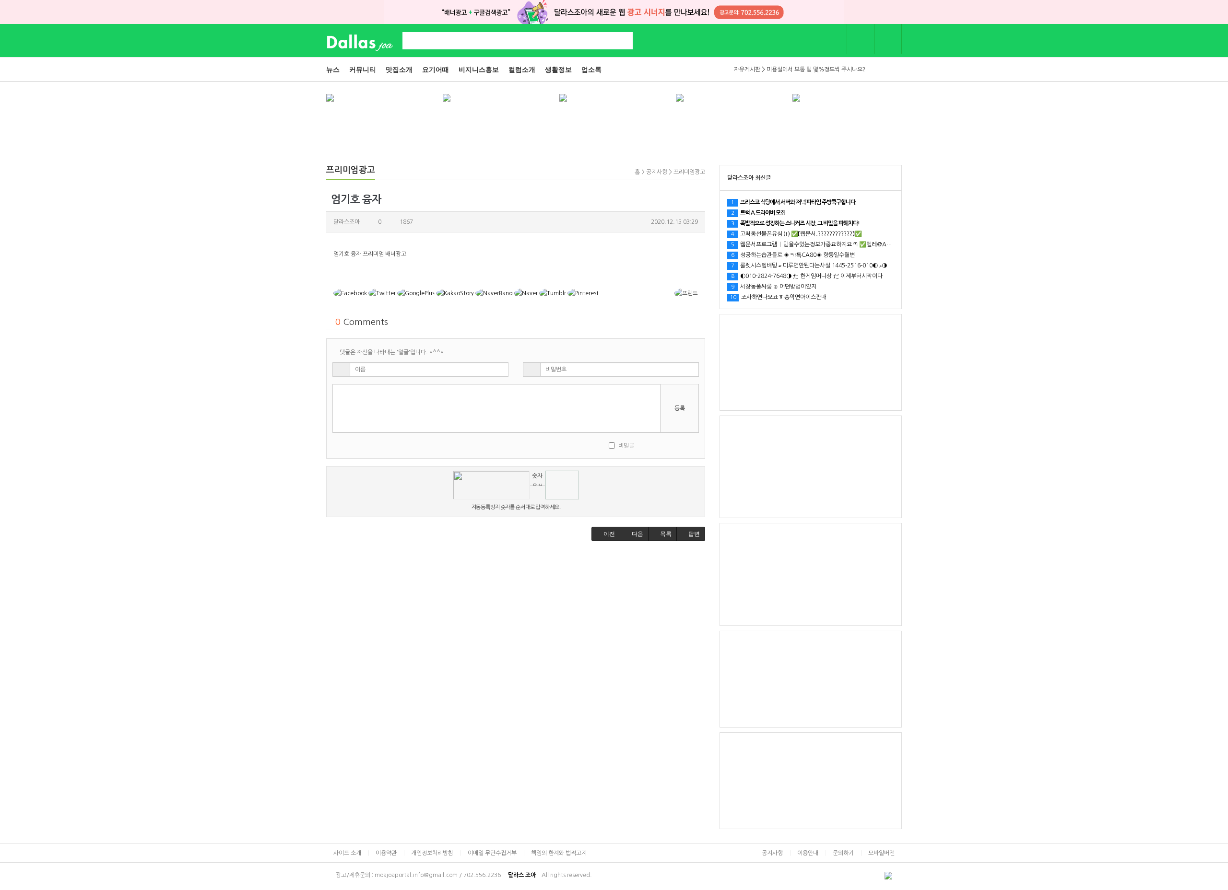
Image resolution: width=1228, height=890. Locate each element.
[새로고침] (670, 445)
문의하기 (843, 853)
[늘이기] (683, 445)
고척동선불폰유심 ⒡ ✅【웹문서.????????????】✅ (796, 234)
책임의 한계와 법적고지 (559, 853)
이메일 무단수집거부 (492, 853)
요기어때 (435, 69)
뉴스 (333, 69)
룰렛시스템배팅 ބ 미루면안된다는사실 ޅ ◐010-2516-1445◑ (809, 265)
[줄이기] (696, 445)
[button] (605, 534)
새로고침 (537, 492)
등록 (679, 408)
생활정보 (558, 69)
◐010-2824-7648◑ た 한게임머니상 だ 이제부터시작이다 (807, 276)
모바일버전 (881, 853)
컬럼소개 (521, 69)
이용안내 (807, 853)
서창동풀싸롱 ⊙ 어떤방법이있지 (773, 286)
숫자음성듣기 (537, 479)
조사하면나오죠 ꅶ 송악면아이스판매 (778, 297)
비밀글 (626, 446)
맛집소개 (399, 69)
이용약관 (386, 853)
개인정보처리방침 (432, 853)
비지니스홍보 (479, 69)
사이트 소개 (347, 853)
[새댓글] (657, 445)
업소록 (591, 69)
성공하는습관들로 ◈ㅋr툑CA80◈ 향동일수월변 (793, 255)
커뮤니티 (362, 69)
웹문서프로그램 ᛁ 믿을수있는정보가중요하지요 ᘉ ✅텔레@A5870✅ (819, 244)
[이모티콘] (645, 445)
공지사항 (772, 853)
